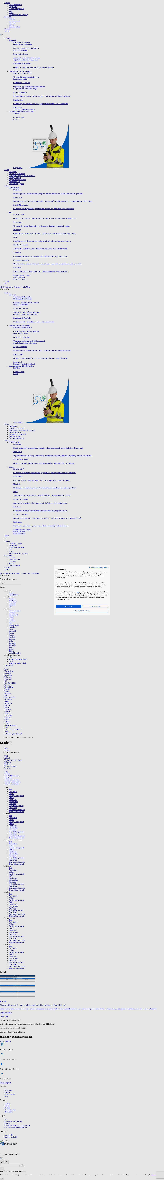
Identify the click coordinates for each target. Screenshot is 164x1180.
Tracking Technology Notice (98, 567)
